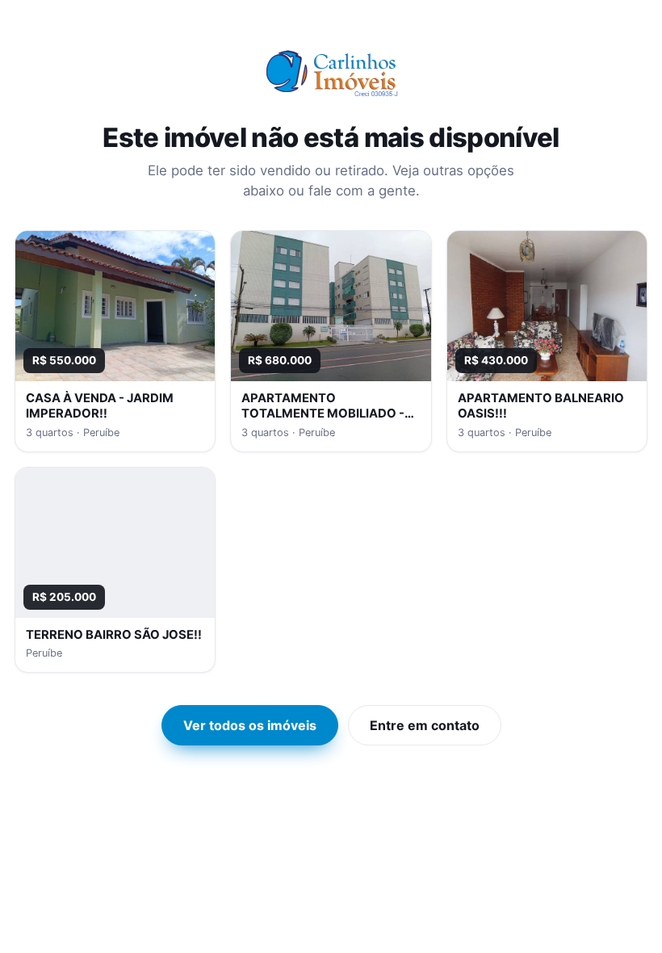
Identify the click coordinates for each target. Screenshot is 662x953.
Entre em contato (425, 725)
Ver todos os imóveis (249, 725)
